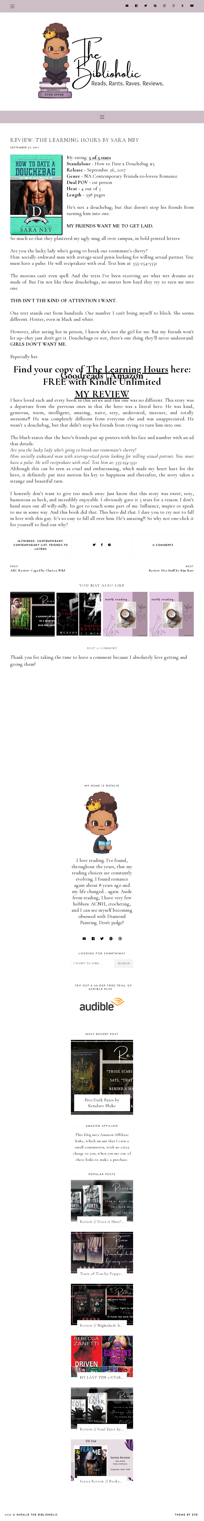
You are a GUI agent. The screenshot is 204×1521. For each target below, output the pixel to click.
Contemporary (50, 541)
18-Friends (26, 541)
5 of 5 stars (100, 158)
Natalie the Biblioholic (37, 1515)
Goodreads (81, 375)
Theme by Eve (186, 1515)
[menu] (12, 6)
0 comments (163, 545)
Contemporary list (30, 545)
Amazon (126, 375)
